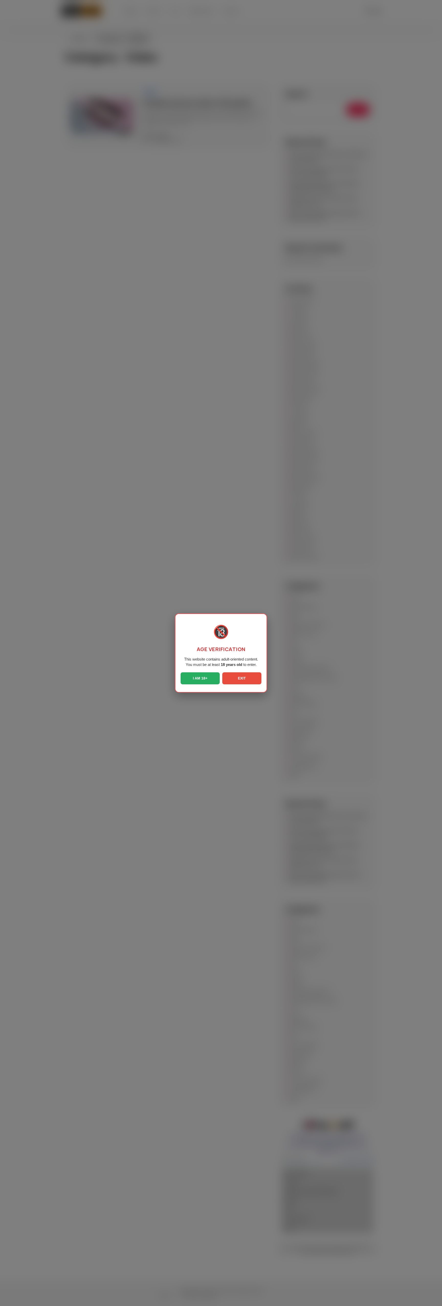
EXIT (242, 678)
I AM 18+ (200, 678)
